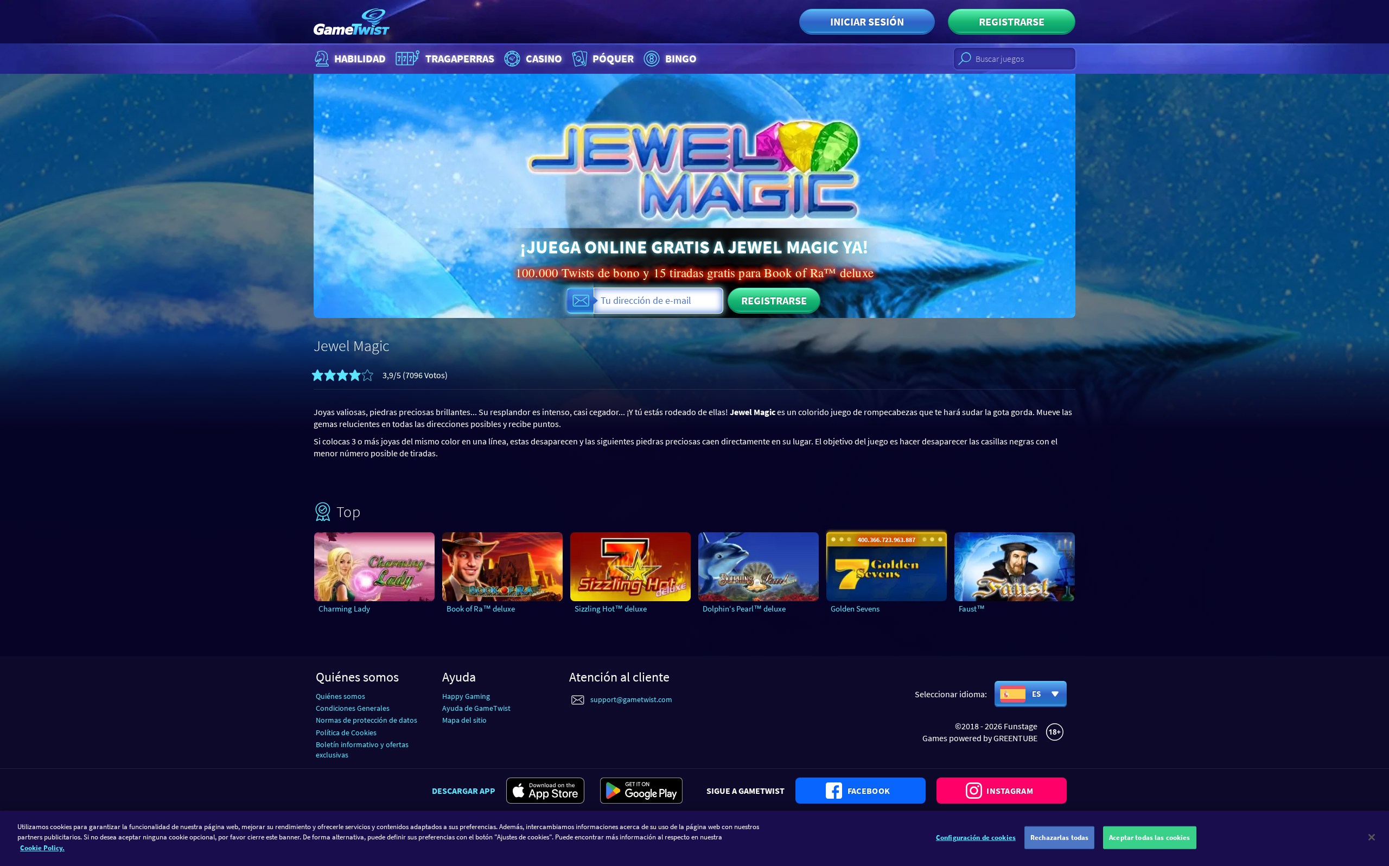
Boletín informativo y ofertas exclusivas (362, 750)
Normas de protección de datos (366, 720)
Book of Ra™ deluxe (481, 608)
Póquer (613, 58)
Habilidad (360, 58)
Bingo (681, 58)
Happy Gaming (466, 696)
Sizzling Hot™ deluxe (611, 608)
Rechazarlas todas (1059, 837)
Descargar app (463, 790)
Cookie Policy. (42, 847)
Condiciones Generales (353, 708)
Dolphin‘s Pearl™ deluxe (744, 608)
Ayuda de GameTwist (476, 708)
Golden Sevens (855, 608)
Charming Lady (344, 608)
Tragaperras (459, 58)
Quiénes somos (340, 696)
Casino (544, 58)
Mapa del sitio (464, 720)
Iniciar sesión (867, 21)
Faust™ (972, 608)
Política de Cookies (346, 732)
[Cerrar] (1372, 837)
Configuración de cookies (976, 837)
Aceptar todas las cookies (1149, 837)
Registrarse (1011, 21)
